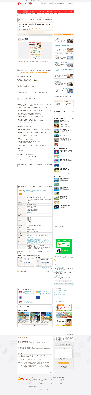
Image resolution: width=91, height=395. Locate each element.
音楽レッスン (42, 240)
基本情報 (23, 34)
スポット (20, 11)
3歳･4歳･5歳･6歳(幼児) (42, 190)
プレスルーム (41, 382)
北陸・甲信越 (40, 13)
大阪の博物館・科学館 (38, 348)
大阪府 (63, 283)
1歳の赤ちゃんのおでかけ (68, 227)
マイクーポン (55, 0)
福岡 (59, 13)
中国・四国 (52, 13)
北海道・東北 (20, 13)
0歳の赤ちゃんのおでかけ (58, 227)
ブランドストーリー (63, 379)
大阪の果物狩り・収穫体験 (22, 352)
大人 (36, 191)
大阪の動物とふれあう (32, 342)
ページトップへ (70, 334)
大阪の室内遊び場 (27, 348)
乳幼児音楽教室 (37, 240)
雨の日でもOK (60, 3)
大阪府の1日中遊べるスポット (59, 296)
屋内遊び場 (32, 243)
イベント (25, 11)
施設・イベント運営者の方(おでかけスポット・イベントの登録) (32, 359)
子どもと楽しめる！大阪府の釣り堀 (60, 299)
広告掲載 (30, 382)
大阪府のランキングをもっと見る (63, 281)
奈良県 (69, 283)
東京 (27, 13)
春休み (56, 3)
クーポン (34, 34)
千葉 (31, 13)
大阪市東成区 (31, 239)
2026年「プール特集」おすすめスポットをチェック (42, 355)
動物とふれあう (64, 3)
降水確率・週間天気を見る (46, 267)
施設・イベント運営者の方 (33, 379)
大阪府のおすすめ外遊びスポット (59, 301)
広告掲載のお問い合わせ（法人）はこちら (64, 359)
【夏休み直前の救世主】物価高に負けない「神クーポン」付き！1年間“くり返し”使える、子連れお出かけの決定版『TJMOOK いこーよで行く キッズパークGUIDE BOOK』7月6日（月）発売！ (37, 366)
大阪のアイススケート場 (32, 351)
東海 (35, 13)
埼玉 (32, 13)
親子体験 (34, 241)
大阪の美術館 (44, 348)
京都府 (60, 283)
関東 (25, 13)
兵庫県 (66, 283)
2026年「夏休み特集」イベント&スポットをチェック (25, 355)
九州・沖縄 (56, 13)
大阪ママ (28, 239)
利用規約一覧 (31, 380)
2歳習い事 (28, 240)
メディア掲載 (41, 383)
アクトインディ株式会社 (60, 377)
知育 (50, 242)
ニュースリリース (31, 383)
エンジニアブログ (52, 385)
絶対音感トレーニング (41, 239)
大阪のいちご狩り (44, 351)
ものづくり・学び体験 (30, 237)
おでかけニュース (58, 11)
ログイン (72, 0)
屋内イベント (29, 243)
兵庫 (49, 13)
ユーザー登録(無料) (67, 0)
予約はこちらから (29, 212)
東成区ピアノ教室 (46, 240)
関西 (44, 13)
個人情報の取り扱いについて (64, 358)
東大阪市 (31, 241)
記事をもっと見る (35, 325)
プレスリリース (62, 383)
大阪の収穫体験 (38, 342)
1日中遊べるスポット (71, 3)
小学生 (25, 191)
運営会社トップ (52, 379)
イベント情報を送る (23, 31)
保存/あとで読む (61, 0)
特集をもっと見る (71, 173)
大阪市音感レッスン (29, 242)
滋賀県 (57, 283)
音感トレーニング (38, 241)
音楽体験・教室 (47, 242)
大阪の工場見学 (20, 342)
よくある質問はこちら (64, 366)
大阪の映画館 (33, 348)
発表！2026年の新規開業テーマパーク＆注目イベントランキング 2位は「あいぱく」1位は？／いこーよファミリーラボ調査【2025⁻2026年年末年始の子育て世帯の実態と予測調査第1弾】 (37, 370)
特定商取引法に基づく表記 (33, 386)
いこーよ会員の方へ (64, 367)
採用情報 (51, 383)
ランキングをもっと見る (69, 285)
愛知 (36, 13)
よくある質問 (41, 380)
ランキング (42, 11)
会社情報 (61, 382)
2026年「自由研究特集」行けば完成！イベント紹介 (25, 356)
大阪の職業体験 (43, 342)
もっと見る (49, 372)
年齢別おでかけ (49, 11)
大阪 (45, 13)
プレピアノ (37, 242)
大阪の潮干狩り (39, 351)
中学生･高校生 (31, 191)
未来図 (61, 380)
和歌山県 (71, 283)
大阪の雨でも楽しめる (21, 348)
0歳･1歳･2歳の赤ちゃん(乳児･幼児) (30, 190)
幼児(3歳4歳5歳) (32, 240)
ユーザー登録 (20, 359)
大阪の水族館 (49, 348)
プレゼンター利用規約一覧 (43, 379)
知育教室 (34, 242)
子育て (66, 11)
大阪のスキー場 (26, 351)
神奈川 (29, 13)
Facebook (30, 385)
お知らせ (46, 34)
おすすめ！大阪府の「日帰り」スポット (60, 290)
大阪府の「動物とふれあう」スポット (60, 292)
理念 (50, 380)
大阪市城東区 (36, 239)
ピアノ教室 (28, 241)
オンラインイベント (33, 11)
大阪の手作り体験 (25, 342)
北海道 (23, 13)
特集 (71, 11)
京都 (47, 13)
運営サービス (52, 382)
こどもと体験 (47, 239)
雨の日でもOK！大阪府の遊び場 (59, 294)
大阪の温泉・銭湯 (20, 351)
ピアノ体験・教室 (41, 242)
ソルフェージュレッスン (45, 241)
